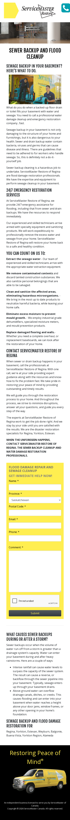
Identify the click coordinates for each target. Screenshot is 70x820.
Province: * (15, 493)
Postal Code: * (17, 506)
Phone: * (14, 532)
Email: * (13, 519)
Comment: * (16, 547)
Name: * (14, 481)
